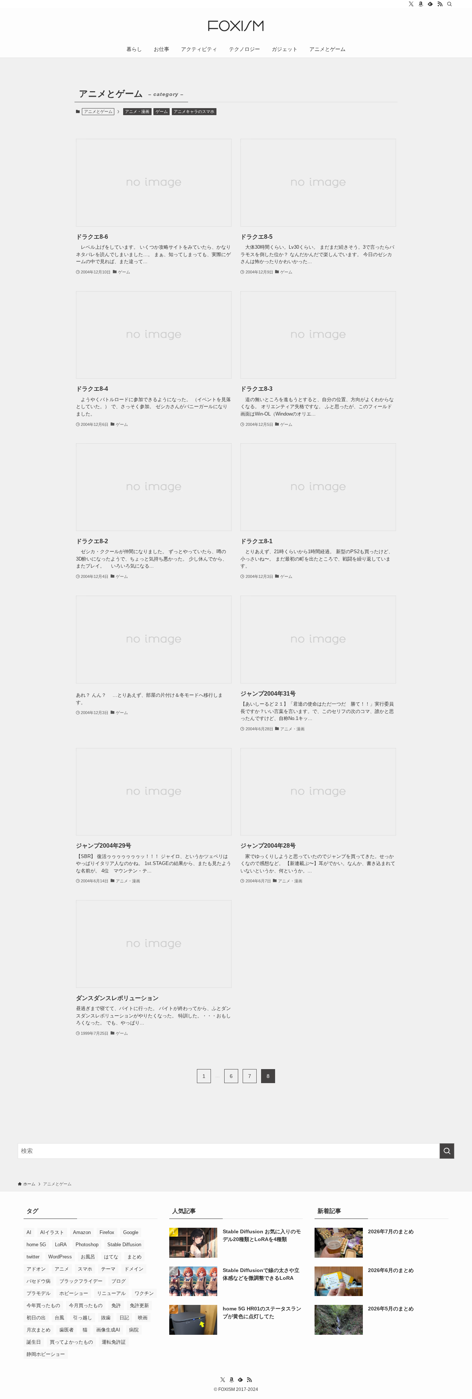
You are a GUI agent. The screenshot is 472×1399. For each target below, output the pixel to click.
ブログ (118, 1281)
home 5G (36, 1244)
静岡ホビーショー (46, 1354)
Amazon (82, 1232)
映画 (143, 1317)
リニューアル (111, 1293)
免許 (116, 1305)
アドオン (36, 1269)
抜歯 (106, 1317)
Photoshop (87, 1244)
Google (130, 1232)
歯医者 (66, 1330)
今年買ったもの (43, 1305)
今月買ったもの (86, 1305)
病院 (134, 1330)
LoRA (61, 1244)
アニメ (62, 1269)
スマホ (85, 1269)
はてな (111, 1257)
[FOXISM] (236, 26)
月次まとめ (39, 1330)
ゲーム (162, 111)
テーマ (108, 1269)
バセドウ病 (39, 1281)
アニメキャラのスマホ (194, 111)
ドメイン (133, 1269)
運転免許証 (114, 1342)
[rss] (440, 4)
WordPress (60, 1257)
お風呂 (88, 1257)
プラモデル (39, 1293)
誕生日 (34, 1342)
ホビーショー (73, 1293)
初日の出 (36, 1317)
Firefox (107, 1232)
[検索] (449, 4)
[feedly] (430, 4)
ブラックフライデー (81, 1281)
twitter (33, 1257)
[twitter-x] (411, 4)
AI (29, 1232)
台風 (59, 1317)
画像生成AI (108, 1330)
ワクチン (144, 1293)
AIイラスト (52, 1232)
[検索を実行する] (447, 1151)
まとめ (134, 1257)
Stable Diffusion (124, 1244)
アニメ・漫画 (137, 111)
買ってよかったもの (71, 1342)
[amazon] (421, 4)
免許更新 (139, 1305)
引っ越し (82, 1317)
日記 (124, 1317)
